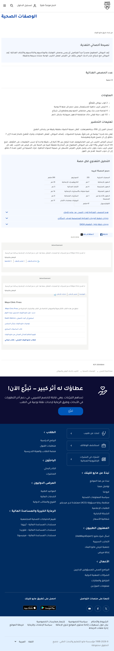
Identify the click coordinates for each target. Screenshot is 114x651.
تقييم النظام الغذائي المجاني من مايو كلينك (20, 335)
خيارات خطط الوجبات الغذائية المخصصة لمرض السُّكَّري (83, 219)
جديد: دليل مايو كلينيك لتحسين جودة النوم (20, 313)
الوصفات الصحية (19, 16)
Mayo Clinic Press (11, 309)
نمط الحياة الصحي (106, 371)
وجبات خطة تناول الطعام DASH (94, 225)
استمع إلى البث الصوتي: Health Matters (19, 318)
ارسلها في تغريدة (87, 234)
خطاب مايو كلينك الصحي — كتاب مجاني (20, 340)
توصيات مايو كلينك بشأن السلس (17, 324)
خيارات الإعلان (32, 261)
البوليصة (7, 261)
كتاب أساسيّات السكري (13, 329)
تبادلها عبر (104, 234)
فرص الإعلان (19, 261)
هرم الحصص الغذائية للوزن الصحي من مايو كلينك (86, 213)
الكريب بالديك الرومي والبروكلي (67, 371)
